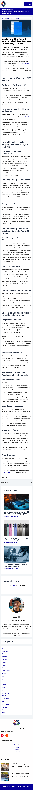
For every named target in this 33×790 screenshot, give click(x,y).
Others (3, 690)
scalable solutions (9, 472)
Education (4, 659)
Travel (3, 710)
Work (3, 712)
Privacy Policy (16, 751)
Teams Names (6, 704)
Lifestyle (4, 684)
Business (4, 656)
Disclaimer (16, 749)
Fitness (4, 668)
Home (3, 679)
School (4, 696)
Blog (3, 654)
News (3, 687)
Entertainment (5, 662)
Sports (3, 701)
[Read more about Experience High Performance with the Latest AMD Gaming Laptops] (16, 502)
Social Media (5, 698)
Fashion (4, 665)
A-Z (3, 648)
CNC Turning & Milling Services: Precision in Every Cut (15, 565)
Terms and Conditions (16, 754)
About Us (16, 744)
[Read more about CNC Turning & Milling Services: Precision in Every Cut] (16, 554)
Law (3, 682)
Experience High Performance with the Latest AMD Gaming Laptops (16, 513)
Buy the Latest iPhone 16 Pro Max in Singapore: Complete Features (16, 539)
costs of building (26, 116)
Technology (16, 18)
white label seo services (22, 63)
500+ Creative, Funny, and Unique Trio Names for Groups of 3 (20, 766)
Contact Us (17, 747)
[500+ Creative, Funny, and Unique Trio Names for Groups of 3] (5, 767)
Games (4, 673)
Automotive (5, 651)
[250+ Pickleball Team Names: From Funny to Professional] (5, 776)
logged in (13, 585)
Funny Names (6, 670)
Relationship (5, 693)
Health (3, 676)
